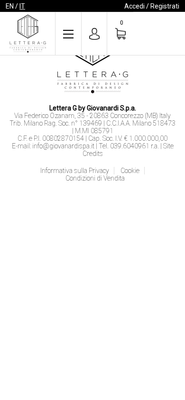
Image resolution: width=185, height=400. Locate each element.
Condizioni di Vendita (95, 178)
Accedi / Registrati (151, 6)
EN (10, 6)
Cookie (129, 170)
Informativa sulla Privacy (74, 170)
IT (22, 6)
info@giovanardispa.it (63, 146)
